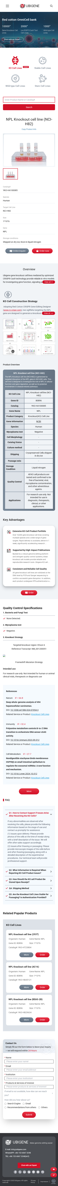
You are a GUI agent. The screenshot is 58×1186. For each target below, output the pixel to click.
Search (29, 107)
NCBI (38, 421)
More (29, 791)
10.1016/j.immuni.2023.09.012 (24, 740)
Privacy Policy (33, 1181)
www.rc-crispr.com (12, 310)
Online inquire (19, 251)
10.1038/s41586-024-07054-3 (24, 710)
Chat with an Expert (29, 1165)
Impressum (44, 1181)
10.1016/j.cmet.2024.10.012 (23, 774)
